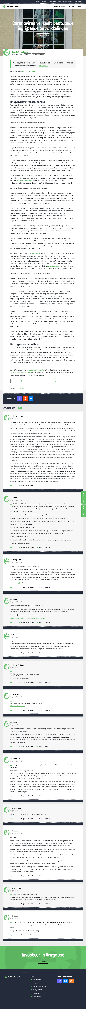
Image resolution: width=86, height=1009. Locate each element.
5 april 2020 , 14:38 (16, 637)
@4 (11, 671)
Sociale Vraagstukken (20, 52)
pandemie (44, 381)
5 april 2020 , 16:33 (16, 725)
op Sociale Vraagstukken (37, 370)
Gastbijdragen (37, 996)
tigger (15, 635)
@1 (11, 504)
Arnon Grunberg (53, 266)
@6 (11, 765)
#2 (19, 583)
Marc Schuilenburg (29, 71)
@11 (11, 894)
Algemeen (27, 54)
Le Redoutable (18, 416)
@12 (11, 922)
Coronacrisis (40, 54)
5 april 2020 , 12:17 (16, 418)
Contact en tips (52, 1)
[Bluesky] (65, 981)
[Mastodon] (59, 981)
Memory (62, 6)
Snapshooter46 (43, 45)
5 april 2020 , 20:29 (16, 833)
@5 (11, 701)
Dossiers (49, 6)
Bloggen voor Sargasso (40, 986)
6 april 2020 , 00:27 (16, 918)
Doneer (37, 1)
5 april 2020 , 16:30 (16, 697)
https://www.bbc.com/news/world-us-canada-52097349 (27, 618)
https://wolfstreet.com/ (17, 706)
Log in (79, 6)
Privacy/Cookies (62, 1)
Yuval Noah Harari (33, 253)
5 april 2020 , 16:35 (16, 761)
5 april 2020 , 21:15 (16, 891)
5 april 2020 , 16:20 (16, 668)
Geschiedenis (37, 980)
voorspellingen (53, 381)
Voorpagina (44, 12)
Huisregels (36, 993)
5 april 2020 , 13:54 (16, 562)
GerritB (16, 694)
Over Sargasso (78, 1)
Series (56, 6)
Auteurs (70, 1)
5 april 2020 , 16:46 (16, 811)
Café (73, 6)
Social (68, 6)
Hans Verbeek (18, 665)
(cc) (49, 45)
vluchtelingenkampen (25, 180)
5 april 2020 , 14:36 (16, 602)
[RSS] (71, 981)
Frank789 (16, 599)
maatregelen (36, 381)
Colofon (35, 983)
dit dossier (43, 65)
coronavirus (27, 381)
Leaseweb (43, 1)
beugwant (17, 560)
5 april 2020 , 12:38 (16, 500)
